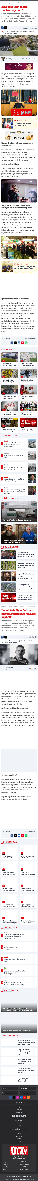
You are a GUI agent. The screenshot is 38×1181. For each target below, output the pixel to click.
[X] (14, 1097)
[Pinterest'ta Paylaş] (22, 342)
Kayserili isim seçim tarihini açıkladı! (24, 3)
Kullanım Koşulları (24, 1164)
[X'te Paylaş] (5, 27)
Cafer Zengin (11, 59)
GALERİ (25, 1088)
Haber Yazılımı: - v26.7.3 (19, 1179)
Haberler (3, 3)
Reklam (5, 1169)
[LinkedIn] (21, 1097)
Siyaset (10, 3)
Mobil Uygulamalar (8, 1167)
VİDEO (6, 1088)
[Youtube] (24, 1097)
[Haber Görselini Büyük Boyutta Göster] (19, 45)
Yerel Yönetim (19, 1112)
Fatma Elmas (9, 668)
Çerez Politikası (24, 1167)
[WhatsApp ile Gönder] (26, 342)
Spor (19, 1107)
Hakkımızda (6, 1164)
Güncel (10, 606)
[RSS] (28, 1097)
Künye (5, 1162)
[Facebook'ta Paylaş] (2, 27)
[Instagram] (17, 1097)
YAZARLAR (26, 1093)
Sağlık (19, 1123)
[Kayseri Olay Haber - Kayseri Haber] (19, 1150)
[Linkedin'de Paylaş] (19, 342)
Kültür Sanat (19, 1120)
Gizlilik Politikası (24, 1162)
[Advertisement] (19, 285)
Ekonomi (19, 1136)
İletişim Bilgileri (24, 1169)
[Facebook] (10, 1097)
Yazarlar (19, 1109)
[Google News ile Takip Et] (33, 59)
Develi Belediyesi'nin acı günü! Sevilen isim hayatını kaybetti (24, 606)
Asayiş (19, 1138)
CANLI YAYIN (8, 1093)
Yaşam (19, 1125)
